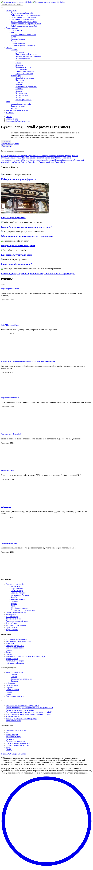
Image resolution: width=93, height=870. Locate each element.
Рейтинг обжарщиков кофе (17, 110)
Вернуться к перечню (10, 144)
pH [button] (64, 156)
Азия (13, 606)
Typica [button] (3, 156)
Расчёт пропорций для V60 (22, 13)
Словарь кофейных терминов (23, 45)
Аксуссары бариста (23, 100)
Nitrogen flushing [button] (56, 156)
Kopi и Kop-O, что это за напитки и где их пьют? (27, 227)
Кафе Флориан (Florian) (13, 217)
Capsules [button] (17, 162)
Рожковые (20, 52)
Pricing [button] (57, 158)
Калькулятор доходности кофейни (20, 710)
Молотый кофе (12, 617)
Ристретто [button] (18, 160)
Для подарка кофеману (15, 696)
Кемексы (19, 65)
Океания (14, 601)
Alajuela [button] (9, 158)
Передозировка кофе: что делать (18, 245)
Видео (13, 37)
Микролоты (15, 586)
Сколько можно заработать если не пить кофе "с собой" (29, 712)
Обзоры (9, 48)
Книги (8, 694)
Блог (13, 32)
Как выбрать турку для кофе (16, 255)
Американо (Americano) (9, 543)
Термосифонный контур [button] (16, 156)
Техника (14, 50)
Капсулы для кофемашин (16, 625)
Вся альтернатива (23, 58)
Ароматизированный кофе (17, 621)
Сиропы (19, 91)
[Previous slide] (2, 284)
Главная (9, 117)
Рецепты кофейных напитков (18, 743)
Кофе (8, 102)
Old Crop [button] (26, 160)
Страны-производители (15, 741)
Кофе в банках (12, 630)
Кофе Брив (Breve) (7, 470)
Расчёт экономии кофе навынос (24, 22)
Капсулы (14, 108)
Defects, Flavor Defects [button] (30, 162)
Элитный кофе (17, 591)
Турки (18, 63)
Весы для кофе (21, 93)
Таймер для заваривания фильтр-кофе (26, 15)
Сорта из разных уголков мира (23, 610)
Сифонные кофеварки (15, 648)
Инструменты (11, 11)
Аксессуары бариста (14, 672)
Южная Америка (18, 599)
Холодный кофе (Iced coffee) (11, 434)
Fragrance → (6, 146)
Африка (14, 604)
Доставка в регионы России (17, 745)
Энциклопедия (12, 28)
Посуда (18, 97)
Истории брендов (18, 39)
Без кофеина (11, 614)
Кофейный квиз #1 (13, 716)
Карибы (14, 597)
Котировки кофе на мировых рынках (26, 24)
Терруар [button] (16, 158)
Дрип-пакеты (11, 627)
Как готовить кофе (13, 737)
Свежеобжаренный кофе (21, 104)
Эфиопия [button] (10, 162)
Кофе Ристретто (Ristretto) (10, 289)
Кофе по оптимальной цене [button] (43, 158)
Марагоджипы (17, 588)
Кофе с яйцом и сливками (10, 398)
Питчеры (19, 84)
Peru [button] (63, 162)
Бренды (9, 750)
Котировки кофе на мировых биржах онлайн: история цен (30, 714)
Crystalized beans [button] (47, 160)
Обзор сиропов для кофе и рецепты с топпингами (27, 236)
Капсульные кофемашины (26, 54)
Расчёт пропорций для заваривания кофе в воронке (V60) (29, 708)
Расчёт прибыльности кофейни (23, 17)
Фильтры (19, 89)
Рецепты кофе (16, 30)
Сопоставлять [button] (35, 160)
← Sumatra (6, 141)
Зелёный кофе (11, 623)
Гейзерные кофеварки (24, 74)
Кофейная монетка (13, 721)
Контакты (10, 113)
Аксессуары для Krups (15, 646)
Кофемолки (20, 80)
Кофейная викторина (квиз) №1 (24, 26)
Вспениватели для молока (26, 87)
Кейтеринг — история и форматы (18, 179)
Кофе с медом (6, 507)
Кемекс (9, 650)
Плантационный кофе (15, 584)
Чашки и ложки (22, 95)
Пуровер (9, 654)
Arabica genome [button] (25, 158)
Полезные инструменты (16, 730)
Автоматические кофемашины (28, 56)
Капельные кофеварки (25, 71)
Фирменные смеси (18, 106)
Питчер (14, 677)
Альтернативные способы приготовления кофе (25, 656)
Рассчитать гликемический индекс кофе (22, 706)
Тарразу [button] (58, 162)
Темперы (19, 82)
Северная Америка (18, 593)
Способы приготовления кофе (23, 35)
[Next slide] (4, 284)
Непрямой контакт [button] (62, 160)
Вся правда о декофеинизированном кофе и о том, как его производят (38, 273)
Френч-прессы (21, 69)
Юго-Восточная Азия (19, 608)
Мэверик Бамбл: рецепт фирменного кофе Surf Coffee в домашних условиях (28, 361)
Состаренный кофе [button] (47, 162)
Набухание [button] (30, 156)
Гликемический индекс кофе (22, 19)
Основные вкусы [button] (42, 156)
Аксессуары (16, 76)
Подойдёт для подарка (25, 78)
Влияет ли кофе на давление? (16, 264)
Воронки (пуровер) (23, 67)
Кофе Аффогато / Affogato (10, 325)
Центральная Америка (20, 595)
